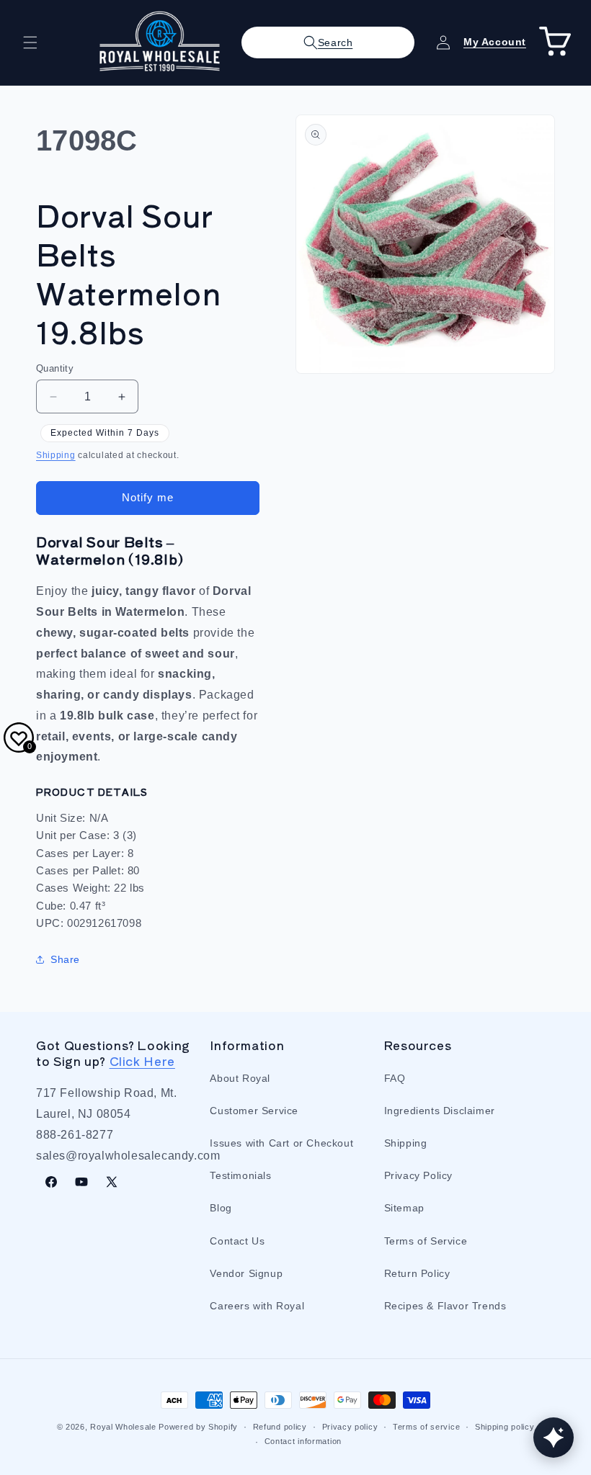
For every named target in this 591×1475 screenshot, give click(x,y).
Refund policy (280, 1426)
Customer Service (254, 1110)
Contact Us (237, 1241)
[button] (30, 42)
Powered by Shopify (198, 1426)
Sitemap (404, 1208)
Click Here (142, 1061)
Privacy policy (350, 1426)
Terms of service (426, 1426)
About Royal (240, 1078)
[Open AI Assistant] (553, 1437)
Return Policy (417, 1273)
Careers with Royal (257, 1306)
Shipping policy (505, 1426)
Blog (220, 1208)
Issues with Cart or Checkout (281, 1143)
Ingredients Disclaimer (439, 1110)
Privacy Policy (418, 1175)
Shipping (56, 455)
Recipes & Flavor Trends (445, 1306)
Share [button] (65, 959)
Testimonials (240, 1175)
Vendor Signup (246, 1273)
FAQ (395, 1078)
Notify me (148, 497)
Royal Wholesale (123, 1426)
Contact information (303, 1441)
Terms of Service (426, 1241)
